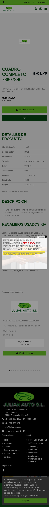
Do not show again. (42, 237)
